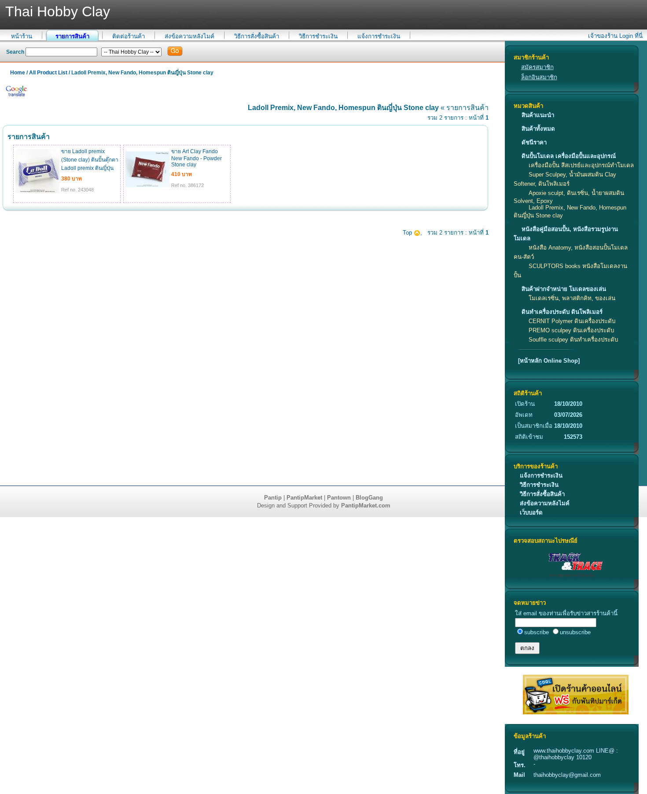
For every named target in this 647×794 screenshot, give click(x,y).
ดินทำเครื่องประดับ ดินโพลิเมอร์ (562, 312)
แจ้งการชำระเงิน (378, 36)
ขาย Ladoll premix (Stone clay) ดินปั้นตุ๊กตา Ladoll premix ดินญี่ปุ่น (89, 159)
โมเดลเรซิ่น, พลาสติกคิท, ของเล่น (572, 298)
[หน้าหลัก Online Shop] (549, 360)
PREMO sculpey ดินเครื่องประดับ (571, 330)
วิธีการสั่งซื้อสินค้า (256, 36)
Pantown (339, 497)
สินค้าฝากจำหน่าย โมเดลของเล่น (564, 289)
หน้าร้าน (21, 36)
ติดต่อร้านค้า (128, 36)
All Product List (48, 73)
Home (17, 73)
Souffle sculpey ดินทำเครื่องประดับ (573, 339)
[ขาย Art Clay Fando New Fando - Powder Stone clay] (147, 185)
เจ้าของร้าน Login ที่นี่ (615, 36)
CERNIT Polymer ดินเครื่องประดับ (572, 321)
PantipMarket (304, 497)
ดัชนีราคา (534, 142)
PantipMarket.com (365, 505)
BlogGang (369, 497)
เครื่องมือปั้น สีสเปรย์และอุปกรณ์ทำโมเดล (581, 165)
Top (408, 232)
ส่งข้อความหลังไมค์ (189, 36)
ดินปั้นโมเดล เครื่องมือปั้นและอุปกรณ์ (569, 156)
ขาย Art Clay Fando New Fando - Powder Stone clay (196, 158)
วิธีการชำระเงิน (318, 36)
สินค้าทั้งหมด (538, 128)
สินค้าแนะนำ (538, 115)
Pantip (273, 497)
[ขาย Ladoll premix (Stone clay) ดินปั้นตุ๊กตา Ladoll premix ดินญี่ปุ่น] (37, 191)
